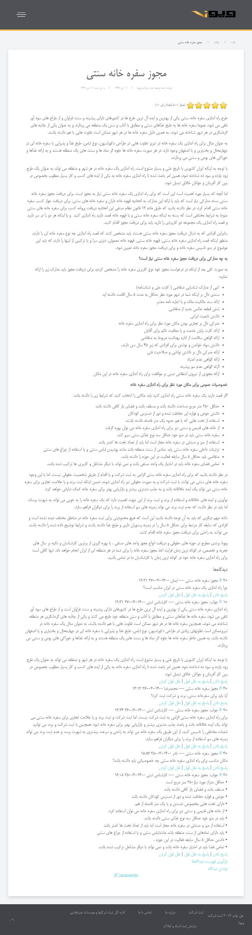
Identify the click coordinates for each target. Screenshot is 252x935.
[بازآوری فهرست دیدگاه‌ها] (211, 570)
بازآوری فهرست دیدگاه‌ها (209, 861)
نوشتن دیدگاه (217, 868)
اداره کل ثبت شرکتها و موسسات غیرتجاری (97, 912)
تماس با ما (145, 912)
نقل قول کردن (169, 595)
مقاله (216, 43)
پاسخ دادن (220, 595)
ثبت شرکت (196, 912)
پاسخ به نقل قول (196, 595)
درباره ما (170, 912)
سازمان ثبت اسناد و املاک (180, 926)
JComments (126, 876)
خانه (233, 43)
